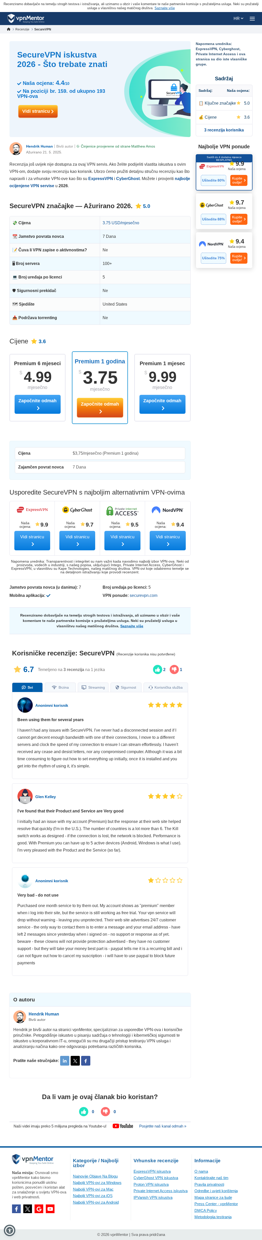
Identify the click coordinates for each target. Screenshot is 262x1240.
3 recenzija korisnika (224, 130)
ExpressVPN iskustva (152, 1171)
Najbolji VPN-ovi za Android (96, 1202)
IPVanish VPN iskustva (153, 1197)
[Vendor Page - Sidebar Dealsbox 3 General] (224, 250)
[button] (9, 1230)
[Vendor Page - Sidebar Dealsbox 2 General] (224, 211)
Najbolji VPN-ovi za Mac (93, 1189)
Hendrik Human (39, 146)
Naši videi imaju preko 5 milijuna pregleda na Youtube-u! (60, 1126)
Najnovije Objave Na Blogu (95, 1176)
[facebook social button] (16, 1208)
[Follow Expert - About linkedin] (64, 1061)
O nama (201, 1171)
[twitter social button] (27, 1208)
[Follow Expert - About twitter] (75, 1061)
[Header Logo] (26, 18)
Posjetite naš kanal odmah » (162, 1126)
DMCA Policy (205, 1210)
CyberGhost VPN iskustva (156, 1178)
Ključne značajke (220, 103)
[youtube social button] (50, 1208)
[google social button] (39, 1208)
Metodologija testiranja (213, 1217)
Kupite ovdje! (237, 180)
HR (237, 18)
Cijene (211, 117)
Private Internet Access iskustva (161, 1191)
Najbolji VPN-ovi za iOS (93, 1195)
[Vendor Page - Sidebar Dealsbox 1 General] (224, 172)
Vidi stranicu (36, 111)
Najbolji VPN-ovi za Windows (97, 1182)
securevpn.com (143, 595)
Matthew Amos (143, 146)
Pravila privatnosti (209, 1184)
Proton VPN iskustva (151, 1184)
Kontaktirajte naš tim (211, 1178)
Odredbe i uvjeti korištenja (216, 1191)
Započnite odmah (100, 404)
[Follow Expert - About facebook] (85, 1061)
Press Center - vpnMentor (216, 1204)
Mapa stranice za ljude (213, 1197)
